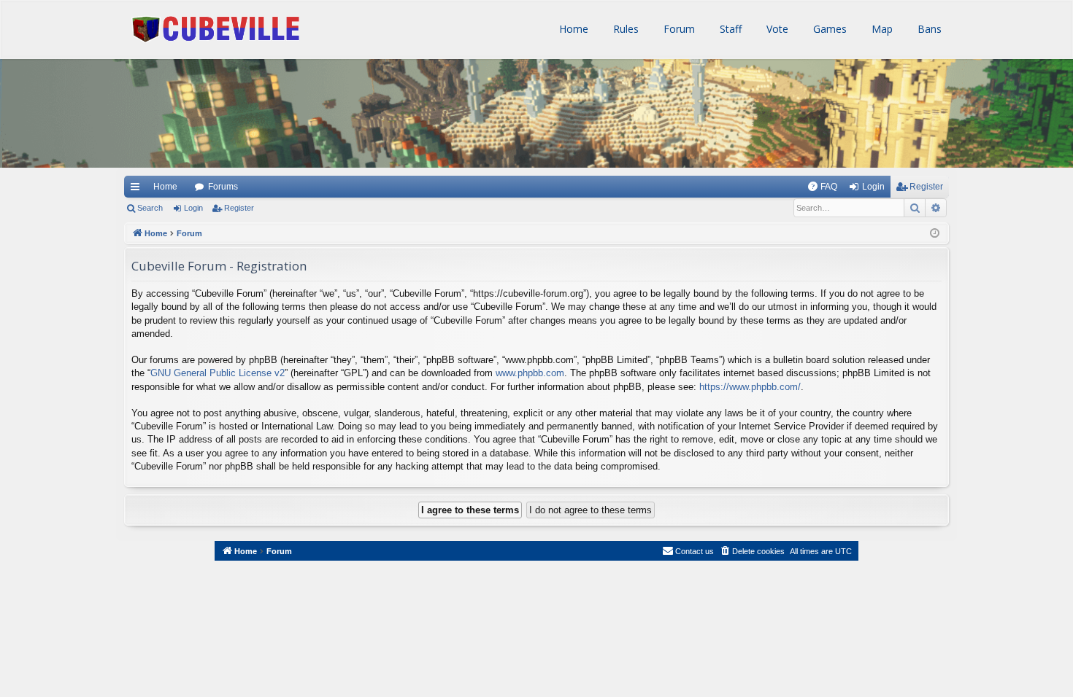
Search (150, 207)
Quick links (134, 187)
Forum (678, 29)
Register (239, 207)
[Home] (112, 102)
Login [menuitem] (873, 187)
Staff (729, 29)
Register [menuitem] (926, 187)
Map (881, 29)
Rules (624, 29)
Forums (223, 187)
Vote (776, 29)
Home (572, 29)
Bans (928, 29)
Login (193, 207)
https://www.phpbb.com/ (750, 386)
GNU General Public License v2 (217, 372)
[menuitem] (822, 187)
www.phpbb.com (530, 372)
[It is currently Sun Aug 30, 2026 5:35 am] (934, 233)
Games (828, 29)
